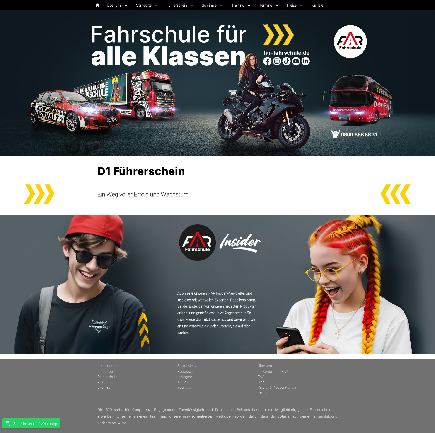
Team (262, 392)
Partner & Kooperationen (277, 387)
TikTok (182, 381)
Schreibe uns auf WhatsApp (35, 423)
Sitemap (103, 387)
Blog (261, 381)
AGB (100, 381)
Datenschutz (107, 376)
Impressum (106, 371)
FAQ (261, 376)
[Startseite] (97, 5)
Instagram (185, 376)
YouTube (184, 387)
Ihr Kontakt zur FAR (273, 371)
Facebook (185, 371)
